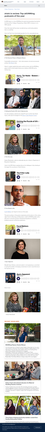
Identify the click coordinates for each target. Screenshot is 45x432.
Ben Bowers (11, 63)
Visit (18, 1)
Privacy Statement (22, 428)
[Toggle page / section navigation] (39, 5)
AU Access (31, 1)
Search (38, 1)
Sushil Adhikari (8, 211)
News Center (17, 9)
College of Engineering (9, 9)
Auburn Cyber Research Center (29, 115)
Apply (25, 1)
